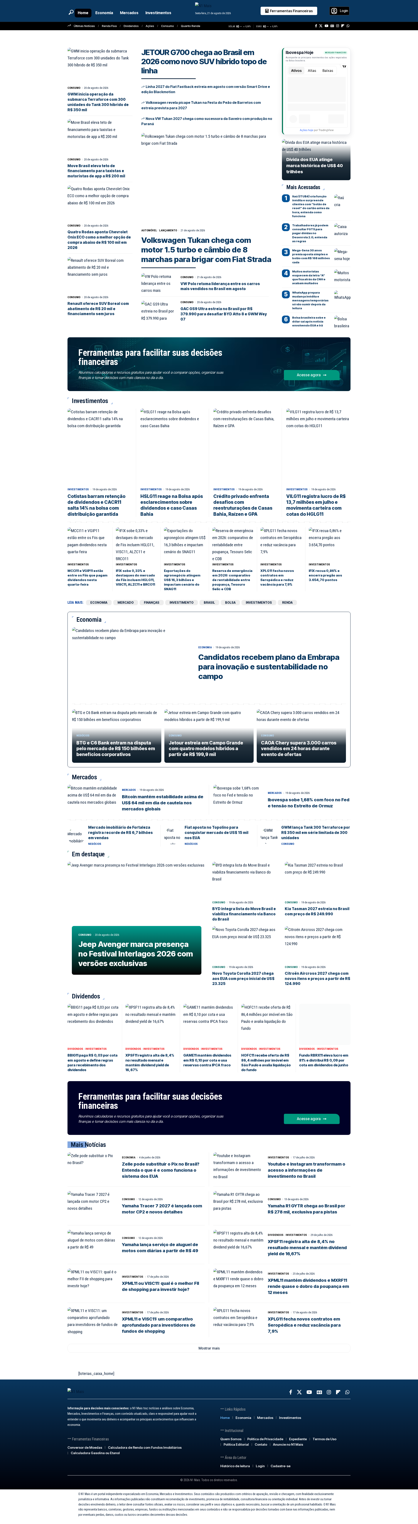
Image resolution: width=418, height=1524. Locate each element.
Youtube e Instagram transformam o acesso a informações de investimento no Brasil (306, 1170)
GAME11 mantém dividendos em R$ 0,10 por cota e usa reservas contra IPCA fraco (207, 1060)
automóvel (149, 230)
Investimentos (78, 489)
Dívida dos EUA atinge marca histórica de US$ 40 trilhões (314, 165)
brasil (209, 602)
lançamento (168, 230)
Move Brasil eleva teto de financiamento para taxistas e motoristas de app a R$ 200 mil (96, 171)
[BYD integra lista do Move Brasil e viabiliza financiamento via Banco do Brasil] (245, 880)
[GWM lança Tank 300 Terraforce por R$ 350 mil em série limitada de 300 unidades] (269, 835)
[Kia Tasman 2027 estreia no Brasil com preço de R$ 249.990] (318, 880)
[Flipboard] (343, 26)
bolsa (230, 602)
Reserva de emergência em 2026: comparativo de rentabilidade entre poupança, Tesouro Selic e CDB (232, 580)
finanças (151, 602)
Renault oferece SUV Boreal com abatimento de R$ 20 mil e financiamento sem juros (98, 308)
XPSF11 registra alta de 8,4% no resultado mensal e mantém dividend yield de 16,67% (307, 1247)
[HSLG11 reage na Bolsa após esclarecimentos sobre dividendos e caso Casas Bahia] (172, 447)
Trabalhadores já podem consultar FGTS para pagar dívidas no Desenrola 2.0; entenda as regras (310, 233)
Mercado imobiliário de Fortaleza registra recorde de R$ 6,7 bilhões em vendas (120, 832)
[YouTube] (326, 26)
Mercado (126, 602)
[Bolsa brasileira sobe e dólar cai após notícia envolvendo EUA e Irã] (342, 322)
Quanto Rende (190, 26)
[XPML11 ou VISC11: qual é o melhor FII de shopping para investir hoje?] (92, 1284)
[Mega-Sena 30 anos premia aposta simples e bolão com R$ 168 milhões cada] (342, 254)
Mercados (129, 789)
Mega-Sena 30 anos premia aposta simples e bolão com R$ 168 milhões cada (311, 256)
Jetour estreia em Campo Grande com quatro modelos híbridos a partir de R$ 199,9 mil (206, 748)
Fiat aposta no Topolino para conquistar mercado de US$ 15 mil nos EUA (216, 832)
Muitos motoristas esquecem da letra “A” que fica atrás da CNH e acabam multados (308, 277)
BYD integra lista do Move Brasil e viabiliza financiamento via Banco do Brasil (244, 914)
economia (98, 602)
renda (287, 602)
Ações (150, 26)
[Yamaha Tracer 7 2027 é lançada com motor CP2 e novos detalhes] (92, 1206)
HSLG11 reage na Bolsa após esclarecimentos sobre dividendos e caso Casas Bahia (171, 505)
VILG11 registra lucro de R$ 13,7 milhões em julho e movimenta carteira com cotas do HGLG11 (316, 505)
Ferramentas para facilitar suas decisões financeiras (150, 357)
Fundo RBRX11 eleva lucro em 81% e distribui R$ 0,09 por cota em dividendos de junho (323, 1060)
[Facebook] (316, 26)
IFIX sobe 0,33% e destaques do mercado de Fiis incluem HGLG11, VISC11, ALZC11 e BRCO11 (135, 577)
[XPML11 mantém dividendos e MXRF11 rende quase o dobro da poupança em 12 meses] (238, 1284)
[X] (321, 26)
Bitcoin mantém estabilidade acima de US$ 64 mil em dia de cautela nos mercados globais (162, 803)
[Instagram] (337, 26)
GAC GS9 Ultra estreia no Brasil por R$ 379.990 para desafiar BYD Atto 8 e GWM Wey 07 (223, 314)
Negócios (292, 152)
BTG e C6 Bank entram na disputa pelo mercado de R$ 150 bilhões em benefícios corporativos (115, 748)
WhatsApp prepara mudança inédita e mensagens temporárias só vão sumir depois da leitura (310, 300)
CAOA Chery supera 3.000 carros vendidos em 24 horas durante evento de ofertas (298, 748)
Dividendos (131, 26)
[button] (71, 12)
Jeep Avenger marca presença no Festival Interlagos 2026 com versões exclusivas (135, 953)
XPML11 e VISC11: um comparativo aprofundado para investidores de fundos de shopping (159, 1325)
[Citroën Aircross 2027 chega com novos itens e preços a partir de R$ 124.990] (318, 944)
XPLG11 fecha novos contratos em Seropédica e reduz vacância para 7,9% (277, 577)
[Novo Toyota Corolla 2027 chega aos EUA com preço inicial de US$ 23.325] (245, 944)
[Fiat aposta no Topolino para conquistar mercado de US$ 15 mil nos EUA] (172, 835)
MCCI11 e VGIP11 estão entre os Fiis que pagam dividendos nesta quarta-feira (87, 577)
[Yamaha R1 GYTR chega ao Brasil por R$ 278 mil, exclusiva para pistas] (238, 1206)
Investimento (182, 602)
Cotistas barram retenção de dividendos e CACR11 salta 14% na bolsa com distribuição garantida (96, 505)
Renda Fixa (109, 26)
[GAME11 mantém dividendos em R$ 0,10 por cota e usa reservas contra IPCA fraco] (209, 1024)
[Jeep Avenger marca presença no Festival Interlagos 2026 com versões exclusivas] (136, 920)
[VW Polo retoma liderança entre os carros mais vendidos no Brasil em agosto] (158, 283)
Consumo (167, 26)
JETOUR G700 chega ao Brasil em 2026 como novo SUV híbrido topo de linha (204, 61)
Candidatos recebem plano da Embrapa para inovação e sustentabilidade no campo (268, 666)
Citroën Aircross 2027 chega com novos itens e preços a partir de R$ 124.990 (317, 978)
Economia (205, 647)
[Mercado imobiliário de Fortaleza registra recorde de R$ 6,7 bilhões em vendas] (76, 835)
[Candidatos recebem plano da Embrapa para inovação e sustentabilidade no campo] (132, 663)
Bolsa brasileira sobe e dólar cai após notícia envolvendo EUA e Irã (309, 321)
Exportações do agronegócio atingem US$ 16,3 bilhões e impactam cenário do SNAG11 (182, 580)
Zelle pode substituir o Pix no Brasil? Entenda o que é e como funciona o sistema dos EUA (160, 1170)
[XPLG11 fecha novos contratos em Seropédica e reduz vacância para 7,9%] (281, 544)
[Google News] (332, 26)
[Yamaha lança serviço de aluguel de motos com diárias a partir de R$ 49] (92, 1245)
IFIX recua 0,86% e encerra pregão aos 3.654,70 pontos (325, 575)
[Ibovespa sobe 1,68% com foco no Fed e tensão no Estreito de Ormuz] (238, 800)
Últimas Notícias (84, 26)
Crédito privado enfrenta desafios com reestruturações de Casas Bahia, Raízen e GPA (242, 505)
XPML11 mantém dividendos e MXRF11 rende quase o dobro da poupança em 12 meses (308, 1286)
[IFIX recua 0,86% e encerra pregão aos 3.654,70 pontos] (330, 544)
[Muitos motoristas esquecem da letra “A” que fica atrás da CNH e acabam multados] (342, 275)
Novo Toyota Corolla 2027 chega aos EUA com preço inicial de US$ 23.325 (243, 978)
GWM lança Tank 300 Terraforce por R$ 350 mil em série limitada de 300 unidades (315, 832)
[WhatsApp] (348, 26)
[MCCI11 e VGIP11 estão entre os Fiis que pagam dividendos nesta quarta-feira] (88, 544)
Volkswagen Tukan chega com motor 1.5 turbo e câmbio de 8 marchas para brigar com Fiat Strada (206, 249)
